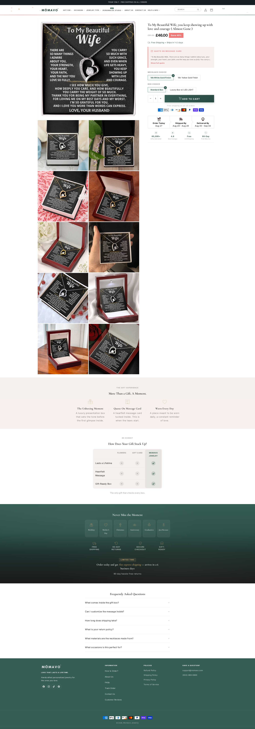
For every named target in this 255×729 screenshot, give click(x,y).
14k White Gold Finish (160, 78)
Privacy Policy (150, 680)
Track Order (110, 688)
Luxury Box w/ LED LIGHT (181, 90)
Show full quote (158, 63)
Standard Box (156, 90)
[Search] (198, 9)
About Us (109, 677)
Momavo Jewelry (131, 723)
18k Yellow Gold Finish (188, 78)
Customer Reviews (113, 700)
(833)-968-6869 (189, 675)
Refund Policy (150, 670)
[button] (67, 10)
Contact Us (110, 694)
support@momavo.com (192, 670)
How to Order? (111, 671)
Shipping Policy (150, 675)
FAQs (107, 682)
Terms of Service (151, 684)
